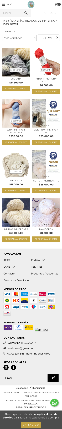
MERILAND (16, 180)
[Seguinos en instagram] (6, 367)
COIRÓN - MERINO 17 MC (46, 180)
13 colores (16, 121)
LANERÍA (17, 20)
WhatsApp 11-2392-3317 (22, 342)
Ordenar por (9, 31)
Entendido (31, 424)
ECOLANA (16, 78)
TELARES (37, 266)
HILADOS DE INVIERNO (40, 20)
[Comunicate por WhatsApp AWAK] (54, 403)
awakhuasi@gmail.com (21, 348)
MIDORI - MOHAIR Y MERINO (46, 80)
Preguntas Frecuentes (44, 273)
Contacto (9, 273)
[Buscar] (25, 13)
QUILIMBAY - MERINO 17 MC (46, 131)
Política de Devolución (16, 280)
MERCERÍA (38, 259)
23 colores (16, 70)
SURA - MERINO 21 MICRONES (16, 131)
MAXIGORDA (46, 229)
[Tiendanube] (31, 389)
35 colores (46, 70)
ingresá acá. (31, 404)
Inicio (6, 20)
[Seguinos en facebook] (13, 367)
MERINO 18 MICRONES (16, 229)
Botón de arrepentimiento (31, 407)
